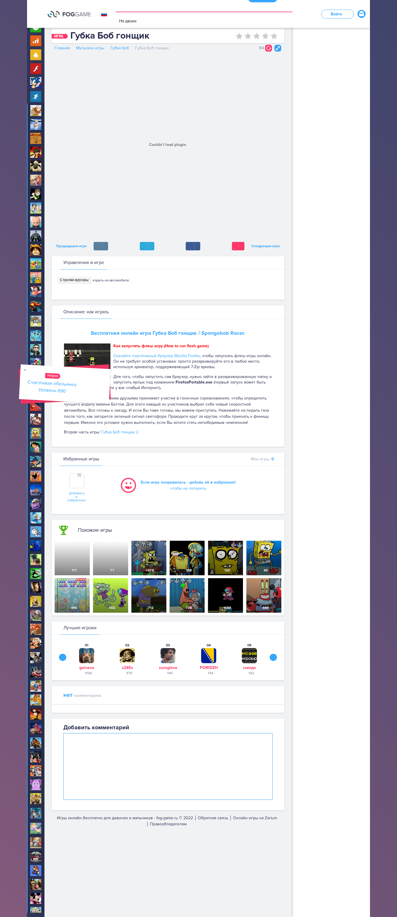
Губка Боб (119, 48)
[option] (86, 659)
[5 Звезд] (274, 36)
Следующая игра (266, 246)
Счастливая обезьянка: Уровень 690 (52, 386)
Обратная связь (213, 817)
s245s (127, 667)
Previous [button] (62, 657)
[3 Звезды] (256, 36)
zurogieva (168, 667)
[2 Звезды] (248, 36)
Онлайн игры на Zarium (255, 817)
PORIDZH (209, 667)
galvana (86, 667)
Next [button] (273, 657)
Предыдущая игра (70, 246)
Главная (62, 48)
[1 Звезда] (239, 36)
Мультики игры (90, 48)
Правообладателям (168, 824)
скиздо (249, 667)
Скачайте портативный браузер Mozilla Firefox (156, 355)
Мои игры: (262, 459)
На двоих (128, 21)
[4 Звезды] (265, 36)
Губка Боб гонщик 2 (119, 432)
